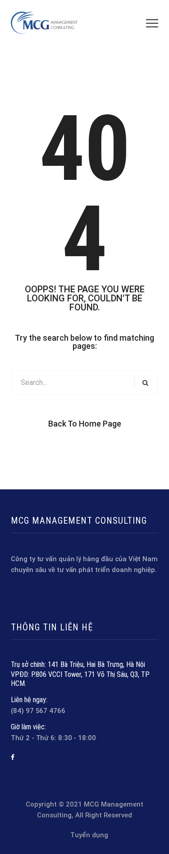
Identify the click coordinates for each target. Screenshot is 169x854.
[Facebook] (12, 757)
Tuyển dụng (89, 835)
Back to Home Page (84, 423)
